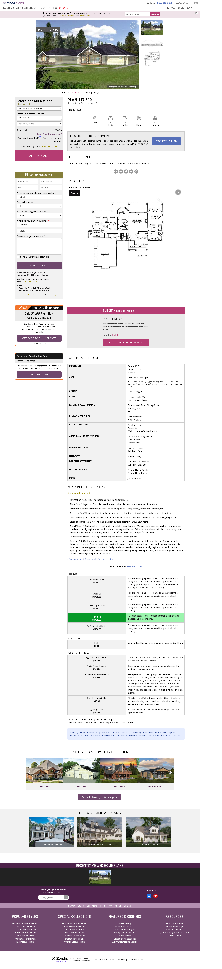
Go (196, 3)
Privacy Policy (85, 15)
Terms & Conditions (67, 15)
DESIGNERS (43, 8)
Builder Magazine (174, 929)
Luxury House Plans (74, 932)
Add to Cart (39, 156)
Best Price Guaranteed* (49, 134)
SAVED (172, 8)
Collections (92, 905)
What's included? (23, 104)
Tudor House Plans (25, 941)
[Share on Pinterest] (136, 171)
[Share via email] (115, 171)
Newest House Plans (75, 935)
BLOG (54, 8)
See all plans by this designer (99, 797)
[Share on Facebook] (126, 171)
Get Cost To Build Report (39, 338)
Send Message (39, 265)
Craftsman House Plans (25, 929)
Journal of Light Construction (174, 932)
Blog (102, 905)
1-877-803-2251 (49, 146)
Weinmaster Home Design (124, 941)
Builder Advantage (174, 926)
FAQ (110, 905)
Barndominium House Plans (24, 923)
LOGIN (189, 8)
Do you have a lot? (25, 202)
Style (16, 8)
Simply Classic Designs (125, 932)
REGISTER (181, 8)
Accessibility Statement (137, 959)
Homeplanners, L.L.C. (125, 926)
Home (70, 103)
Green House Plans (75, 929)
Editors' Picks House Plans (74, 923)
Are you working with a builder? (32, 211)
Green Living (125, 923)
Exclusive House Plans (74, 926)
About (118, 905)
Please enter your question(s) (32, 236)
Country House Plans (25, 926)
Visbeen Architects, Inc (125, 938)
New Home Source (174, 923)
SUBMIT (155, 14)
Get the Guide (39, 374)
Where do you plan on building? (33, 220)
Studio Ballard (124, 935)
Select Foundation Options (30, 113)
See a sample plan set (78, 493)
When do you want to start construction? (36, 193)
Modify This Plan (166, 141)
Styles (81, 905)
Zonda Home (174, 935)
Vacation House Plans (74, 941)
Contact (127, 905)
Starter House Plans (75, 938)
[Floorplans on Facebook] (149, 896)
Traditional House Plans (90, 103)
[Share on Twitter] (131, 171)
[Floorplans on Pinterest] (155, 896)
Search (71, 905)
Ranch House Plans (25, 935)
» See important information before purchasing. (90, 559)
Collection (28, 8)
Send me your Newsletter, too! (34, 256)
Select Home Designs (125, 929)
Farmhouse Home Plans (24, 932)
